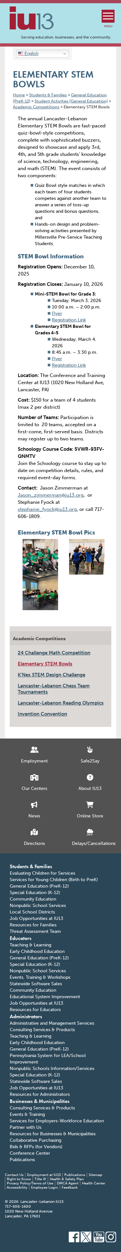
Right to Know (19, 1179)
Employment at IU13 (44, 1175)
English (30, 53)
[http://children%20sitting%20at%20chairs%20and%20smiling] (41, 555)
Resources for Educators (35, 1009)
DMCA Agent (67, 1183)
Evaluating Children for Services (42, 873)
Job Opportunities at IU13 (36, 918)
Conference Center (30, 1153)
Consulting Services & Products (42, 1029)
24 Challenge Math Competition (54, 653)
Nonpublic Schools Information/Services (52, 1068)
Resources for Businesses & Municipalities (53, 1134)
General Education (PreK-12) (39, 886)
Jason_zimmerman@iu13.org (51, 495)
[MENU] (108, 16)
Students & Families (31, 866)
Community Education (33, 899)
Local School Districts (32, 912)
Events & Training (27, 1114)
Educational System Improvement (45, 996)
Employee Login (44, 1187)
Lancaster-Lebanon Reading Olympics (61, 703)
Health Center (93, 1183)
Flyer (57, 313)
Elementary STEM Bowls (45, 664)
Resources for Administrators (40, 1094)
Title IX (40, 1179)
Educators (20, 938)
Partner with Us (25, 1127)
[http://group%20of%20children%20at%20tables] (40, 590)
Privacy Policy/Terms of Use (30, 1183)
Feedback (70, 1187)
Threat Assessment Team (35, 931)
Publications (22, 1159)
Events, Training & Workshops (40, 977)
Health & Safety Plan (67, 1179)
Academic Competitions (39, 639)
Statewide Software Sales (36, 984)
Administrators (26, 1016)
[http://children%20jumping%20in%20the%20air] (86, 555)
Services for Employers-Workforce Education (57, 1121)
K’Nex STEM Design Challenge (51, 675)
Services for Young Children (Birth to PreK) (54, 879)
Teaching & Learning (30, 945)
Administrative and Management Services (52, 1023)
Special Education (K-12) (35, 892)
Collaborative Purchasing (35, 1140)
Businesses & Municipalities (39, 1101)
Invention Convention (42, 714)
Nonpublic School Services (38, 905)
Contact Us (14, 1175)
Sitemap (95, 1175)
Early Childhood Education (37, 951)
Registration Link (69, 320)
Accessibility (17, 1187)
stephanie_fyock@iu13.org (47, 509)
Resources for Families (33, 925)
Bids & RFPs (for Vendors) (36, 1146)
